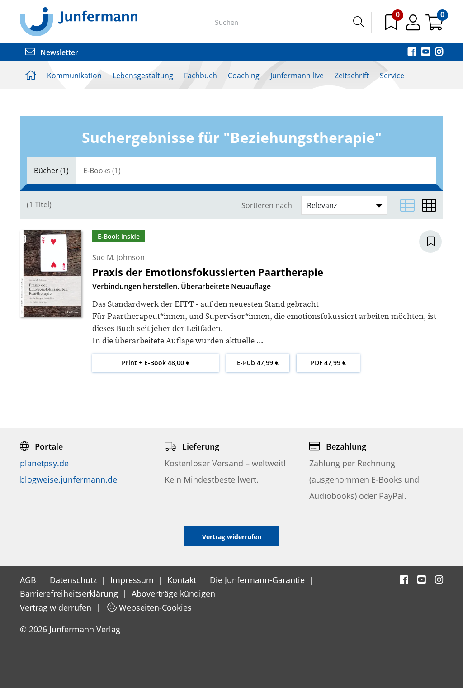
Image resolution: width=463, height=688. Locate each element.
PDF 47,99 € (328, 362)
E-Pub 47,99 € (258, 362)
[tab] (51, 170)
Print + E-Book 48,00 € (155, 362)
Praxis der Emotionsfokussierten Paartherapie (207, 272)
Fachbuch (200, 76)
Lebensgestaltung (143, 76)
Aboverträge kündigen (174, 593)
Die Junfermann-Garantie (258, 579)
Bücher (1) (51, 171)
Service (392, 76)
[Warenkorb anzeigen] (434, 26)
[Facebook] (413, 52)
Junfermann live (297, 76)
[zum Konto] (414, 26)
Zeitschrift (352, 76)
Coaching (244, 76)
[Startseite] (78, 21)
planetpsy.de (44, 463)
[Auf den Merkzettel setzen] (436, 241)
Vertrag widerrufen (57, 607)
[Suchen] (358, 22)
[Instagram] (439, 52)
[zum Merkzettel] (392, 26)
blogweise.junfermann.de (68, 479)
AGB (29, 579)
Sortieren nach (266, 205)
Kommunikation (74, 76)
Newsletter (58, 52)
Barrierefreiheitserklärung (70, 593)
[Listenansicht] (407, 205)
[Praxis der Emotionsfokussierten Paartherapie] (50, 273)
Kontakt (182, 579)
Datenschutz (74, 579)
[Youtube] (426, 52)
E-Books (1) (102, 171)
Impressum (133, 579)
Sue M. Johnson (118, 257)
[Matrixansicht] (429, 205)
